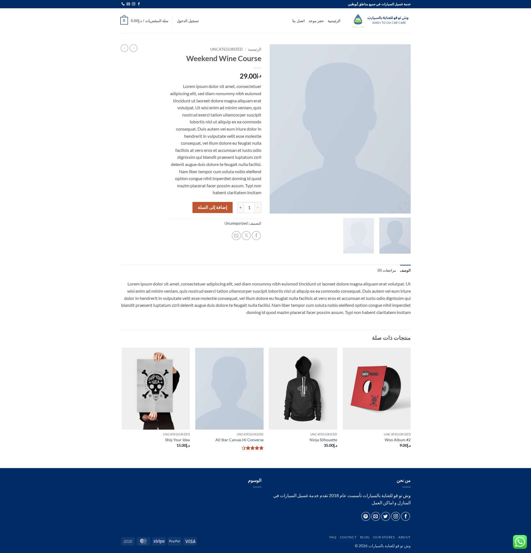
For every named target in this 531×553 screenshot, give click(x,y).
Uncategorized (226, 49)
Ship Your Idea (177, 439)
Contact (348, 537)
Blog (365, 537)
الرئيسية (334, 21)
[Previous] (401, 129)
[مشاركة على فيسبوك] (256, 235)
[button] (188, 20)
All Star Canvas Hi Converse (239, 439)
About (404, 537)
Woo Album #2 (398, 439)
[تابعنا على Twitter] (385, 516)
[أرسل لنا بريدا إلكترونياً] (128, 4)
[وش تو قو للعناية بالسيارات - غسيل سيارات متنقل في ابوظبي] (380, 21)
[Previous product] (124, 48)
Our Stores (384, 537)
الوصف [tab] (405, 270)
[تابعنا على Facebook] (138, 4)
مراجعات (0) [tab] (387, 270)
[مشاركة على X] (246, 235)
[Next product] (133, 48)
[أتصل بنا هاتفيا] (123, 4)
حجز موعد (316, 21)
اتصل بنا (298, 21)
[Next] (275, 129)
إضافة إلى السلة (212, 207)
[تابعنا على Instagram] (133, 4)
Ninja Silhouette (323, 439)
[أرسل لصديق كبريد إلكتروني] (236, 235)
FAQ (333, 537)
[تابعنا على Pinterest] (365, 516)
